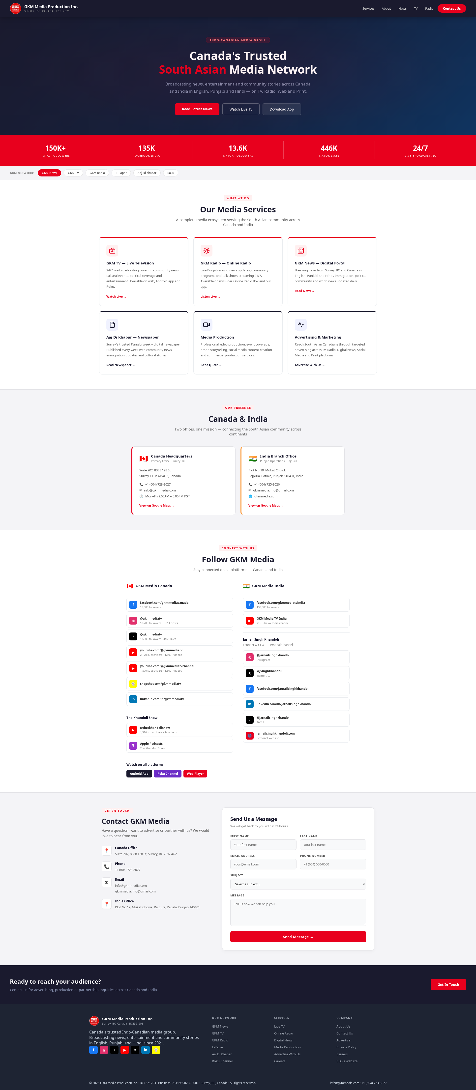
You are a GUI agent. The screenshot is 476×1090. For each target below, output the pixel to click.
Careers (279, 1061)
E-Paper (121, 173)
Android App (139, 774)
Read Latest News (197, 109)
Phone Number (312, 856)
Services (368, 8)
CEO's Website (346, 1061)
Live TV (279, 1026)
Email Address (242, 856)
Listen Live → (210, 296)
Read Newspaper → (120, 365)
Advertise (343, 1040)
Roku (170, 173)
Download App (282, 109)
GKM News (49, 173)
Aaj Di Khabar (147, 173)
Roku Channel (167, 774)
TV (416, 8)
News (402, 8)
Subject (236, 875)
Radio (429, 8)
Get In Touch (448, 984)
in (145, 1050)
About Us (343, 1026)
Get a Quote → (211, 365)
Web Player (195, 774)
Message (237, 895)
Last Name (309, 836)
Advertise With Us (287, 1054)
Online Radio (283, 1033)
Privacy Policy (346, 1047)
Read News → (305, 291)
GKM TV (73, 173)
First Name (239, 836)
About (386, 8)
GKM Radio (97, 173)
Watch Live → (116, 296)
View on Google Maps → (157, 505)
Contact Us (452, 8)
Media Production (287, 1047)
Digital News (283, 1040)
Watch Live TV (241, 109)
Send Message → (298, 936)
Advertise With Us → (310, 365)
